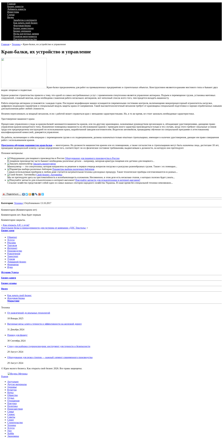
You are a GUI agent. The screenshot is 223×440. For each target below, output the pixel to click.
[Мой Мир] (33, 194)
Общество (12, 395)
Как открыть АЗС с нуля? (16, 225)
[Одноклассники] (30, 194)
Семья (10, 411)
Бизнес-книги (8, 278)
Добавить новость (16, 9)
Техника (16, 44)
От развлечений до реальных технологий (28, 313)
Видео (10, 17)
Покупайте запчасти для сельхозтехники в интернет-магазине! (107, 180)
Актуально (13, 381)
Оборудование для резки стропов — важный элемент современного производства (50, 357)
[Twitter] (26, 194)
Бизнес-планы (9, 283)
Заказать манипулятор (44, 163)
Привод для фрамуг (17, 335)
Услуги (11, 240)
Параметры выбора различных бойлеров (73, 169)
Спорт (10, 419)
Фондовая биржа (22, 25)
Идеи (10, 267)
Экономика (13, 436)
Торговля (12, 245)
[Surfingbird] (42, 194)
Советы (11, 417)
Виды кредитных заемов (26, 33)
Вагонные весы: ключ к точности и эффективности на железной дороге (44, 324)
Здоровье (12, 387)
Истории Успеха (10, 272)
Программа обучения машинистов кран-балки (26, 145)
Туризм (11, 259)
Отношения (13, 400)
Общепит (12, 237)
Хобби (10, 433)
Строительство (15, 422)
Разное (4, 376)
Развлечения (13, 253)
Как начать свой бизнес (25, 23)
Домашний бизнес (16, 261)
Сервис (11, 414)
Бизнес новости (15, 6)
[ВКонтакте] (23, 194)
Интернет (12, 248)
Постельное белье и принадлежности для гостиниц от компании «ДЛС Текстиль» (43, 228)
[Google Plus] (39, 194)
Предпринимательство (25, 39)
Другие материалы (17, 384)
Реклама (11, 242)
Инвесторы (13, 12)
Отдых (10, 398)
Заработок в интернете (25, 20)
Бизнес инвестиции (23, 28)
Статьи (11, 14)
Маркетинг (13, 301)
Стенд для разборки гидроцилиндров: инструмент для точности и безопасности (48, 346)
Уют (9, 430)
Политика (12, 406)
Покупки (12, 403)
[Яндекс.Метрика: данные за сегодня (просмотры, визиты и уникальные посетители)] (17, 373)
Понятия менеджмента (25, 36)
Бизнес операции (22, 31)
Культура (12, 389)
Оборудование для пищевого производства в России (92, 158)
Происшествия (15, 409)
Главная (11, 3)
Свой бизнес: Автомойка (49, 174)
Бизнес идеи (7, 230)
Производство (14, 251)
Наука (10, 392)
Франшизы (13, 264)
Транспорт (12, 256)
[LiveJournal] (36, 194)
